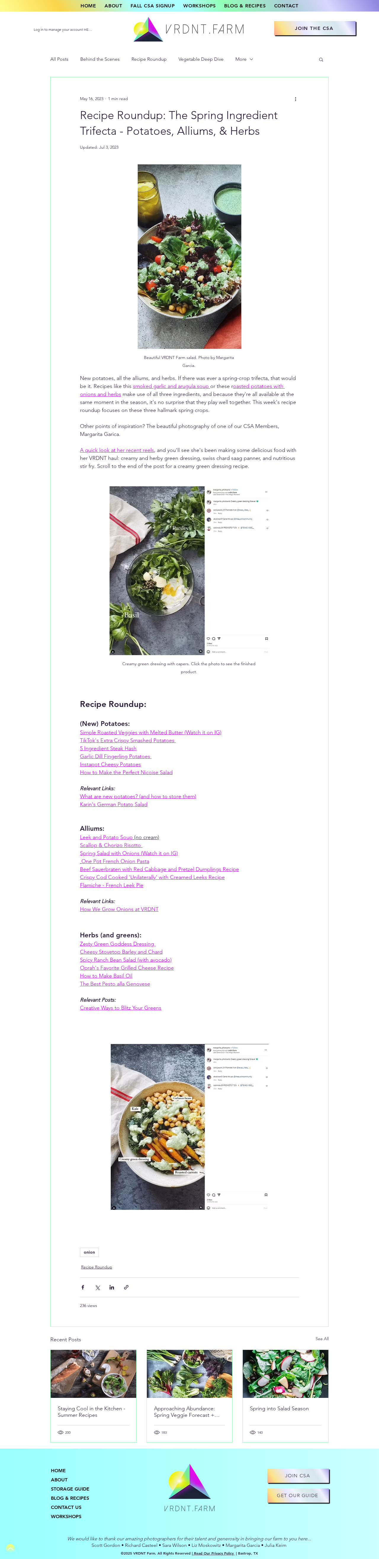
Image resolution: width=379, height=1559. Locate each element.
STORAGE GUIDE (70, 1489)
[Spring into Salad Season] (285, 1374)
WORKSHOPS (66, 1516)
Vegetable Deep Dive (201, 59)
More (241, 59)
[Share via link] (126, 1287)
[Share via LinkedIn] (112, 1287)
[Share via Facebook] (83, 1287)
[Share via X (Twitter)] (97, 1287)
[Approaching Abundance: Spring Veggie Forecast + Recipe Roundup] (189, 1374)
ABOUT (59, 1480)
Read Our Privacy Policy (214, 1553)
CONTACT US (66, 1507)
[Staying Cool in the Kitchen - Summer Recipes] (93, 1374)
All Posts (59, 59)
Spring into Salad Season (279, 1408)
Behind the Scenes (100, 59)
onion (89, 1252)
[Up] (10, 1548)
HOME (58, 1470)
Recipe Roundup (149, 59)
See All (322, 1338)
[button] (321, 59)
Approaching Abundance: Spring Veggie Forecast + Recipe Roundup (184, 1411)
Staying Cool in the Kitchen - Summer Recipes (91, 1411)
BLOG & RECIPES (70, 1498)
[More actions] (295, 98)
